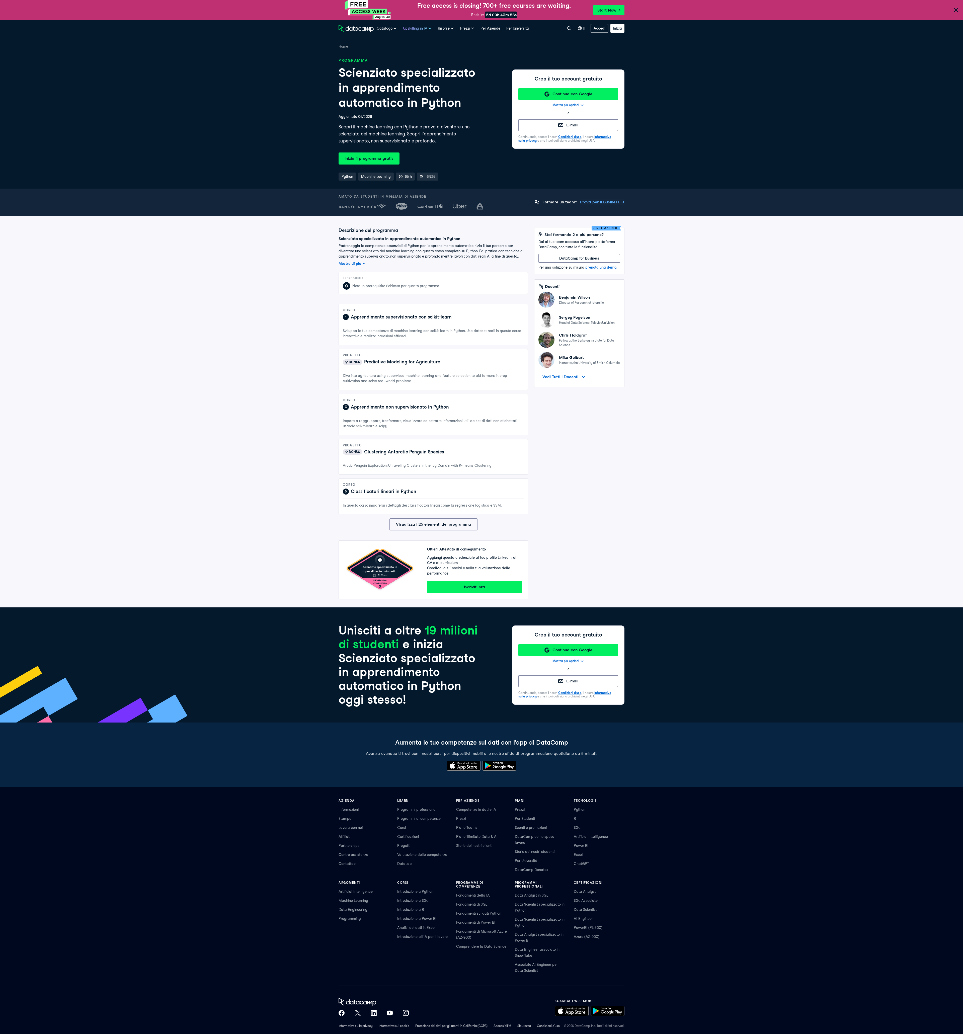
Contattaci (347, 864)
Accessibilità (502, 1026)
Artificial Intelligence (591, 837)
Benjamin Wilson (574, 297)
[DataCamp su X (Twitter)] (358, 1013)
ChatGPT (581, 864)
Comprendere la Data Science (481, 946)
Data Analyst (585, 892)
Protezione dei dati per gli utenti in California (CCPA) (451, 1026)
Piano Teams (466, 828)
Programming (350, 919)
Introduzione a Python (415, 892)
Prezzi (461, 819)
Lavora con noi (351, 828)
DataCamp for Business (579, 258)
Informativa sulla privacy (356, 1026)
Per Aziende (490, 28)
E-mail (572, 125)
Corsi (401, 828)
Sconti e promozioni (531, 828)
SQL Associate (586, 901)
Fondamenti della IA (473, 895)
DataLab (404, 864)
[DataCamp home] (374, 1002)
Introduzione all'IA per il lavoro (422, 937)
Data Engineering (353, 910)
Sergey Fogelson (574, 317)
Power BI (581, 846)
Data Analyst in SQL (531, 895)
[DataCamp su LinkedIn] (374, 1013)
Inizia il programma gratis (369, 158)
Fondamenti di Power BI (475, 922)
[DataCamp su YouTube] (390, 1013)
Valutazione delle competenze (422, 855)
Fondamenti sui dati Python (478, 913)
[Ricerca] (569, 28)
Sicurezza (524, 1026)
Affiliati (344, 837)
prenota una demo (600, 267)
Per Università (517, 28)
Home (343, 46)
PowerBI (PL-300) (588, 928)
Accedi (599, 28)
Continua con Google (572, 94)
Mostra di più (350, 264)
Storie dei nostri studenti (534, 852)
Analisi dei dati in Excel (416, 928)
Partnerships (349, 846)
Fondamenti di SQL (471, 904)
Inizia (617, 28)
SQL (577, 828)
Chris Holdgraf (573, 335)
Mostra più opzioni (565, 105)
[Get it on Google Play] (499, 766)
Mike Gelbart (571, 357)
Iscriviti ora (474, 587)
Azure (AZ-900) (586, 937)
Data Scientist (585, 910)
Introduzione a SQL (412, 901)
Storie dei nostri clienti (474, 846)
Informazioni (349, 810)
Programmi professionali (417, 810)
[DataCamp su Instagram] (406, 1013)
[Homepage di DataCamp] (356, 28)
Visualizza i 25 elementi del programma (433, 524)
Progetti (403, 846)
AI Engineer (583, 919)
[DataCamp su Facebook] (342, 1013)
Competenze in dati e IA (476, 810)
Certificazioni (408, 837)
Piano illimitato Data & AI (477, 837)
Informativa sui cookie (394, 1026)
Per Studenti (525, 819)
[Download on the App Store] (463, 766)
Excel (578, 855)
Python (579, 810)
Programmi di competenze (419, 819)
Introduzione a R (410, 910)
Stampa (345, 819)
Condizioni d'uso (569, 137)
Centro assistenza (353, 855)
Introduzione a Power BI (416, 919)
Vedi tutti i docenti (560, 376)
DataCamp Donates (531, 870)
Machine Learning (353, 901)
